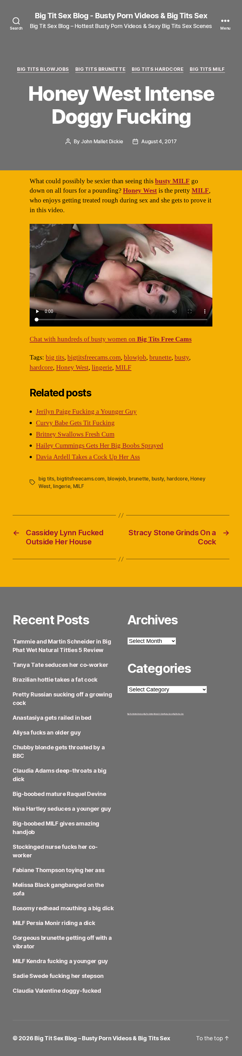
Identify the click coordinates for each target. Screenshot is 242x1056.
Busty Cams (168, 714)
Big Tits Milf (207, 69)
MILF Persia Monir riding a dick (54, 923)
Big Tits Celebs (148, 714)
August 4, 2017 (158, 141)
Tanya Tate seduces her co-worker (60, 664)
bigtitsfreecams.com (94, 357)
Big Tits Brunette (100, 69)
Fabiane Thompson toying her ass (59, 870)
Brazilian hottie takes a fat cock (55, 679)
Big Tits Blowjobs (43, 69)
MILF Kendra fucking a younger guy (60, 961)
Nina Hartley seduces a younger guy (62, 808)
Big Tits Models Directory (135, 714)
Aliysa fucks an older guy (47, 732)
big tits (55, 357)
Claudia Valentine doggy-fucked (57, 990)
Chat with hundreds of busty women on (111, 339)
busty (182, 357)
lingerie (102, 367)
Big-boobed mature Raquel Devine (59, 794)
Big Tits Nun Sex (178, 714)
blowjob (135, 357)
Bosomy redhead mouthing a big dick (63, 908)
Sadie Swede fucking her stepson (58, 976)
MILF (200, 190)
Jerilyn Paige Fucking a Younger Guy (86, 411)
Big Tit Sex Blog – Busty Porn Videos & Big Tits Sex (102, 1038)
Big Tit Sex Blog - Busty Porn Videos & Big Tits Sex (121, 16)
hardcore (41, 367)
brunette (160, 357)
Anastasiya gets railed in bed (52, 717)
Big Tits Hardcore (157, 69)
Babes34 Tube (159, 714)
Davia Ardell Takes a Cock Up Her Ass (88, 457)
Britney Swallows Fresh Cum (75, 434)
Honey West (140, 190)
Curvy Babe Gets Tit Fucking (75, 423)
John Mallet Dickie (102, 141)
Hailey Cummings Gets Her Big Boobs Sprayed (99, 445)
